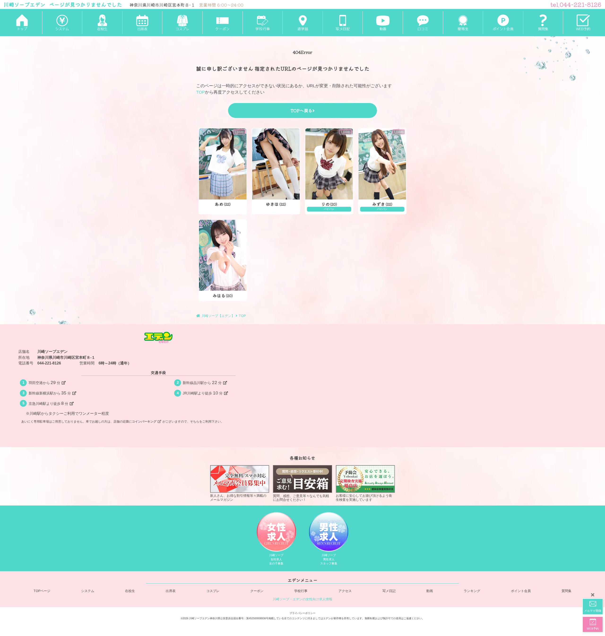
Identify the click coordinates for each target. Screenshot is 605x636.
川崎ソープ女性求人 (276, 559)
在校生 (130, 591)
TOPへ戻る (301, 110)
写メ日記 (389, 591)
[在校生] (102, 22)
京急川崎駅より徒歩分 (49, 403)
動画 (429, 591)
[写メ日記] (343, 22)
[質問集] (543, 22)
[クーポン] (222, 22)
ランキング (472, 591)
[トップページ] (22, 22)
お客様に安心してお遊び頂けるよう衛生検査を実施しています (364, 498)
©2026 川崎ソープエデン (195, 618)
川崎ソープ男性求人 (328, 559)
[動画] (383, 22)
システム (87, 591)
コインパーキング (144, 421)
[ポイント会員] (503, 22)
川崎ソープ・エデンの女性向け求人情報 (302, 599)
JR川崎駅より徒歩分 (203, 392)
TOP (200, 92)
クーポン (257, 591)
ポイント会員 (521, 591)
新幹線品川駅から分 (202, 382)
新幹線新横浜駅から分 (50, 392)
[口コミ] (423, 22)
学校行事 (300, 591)
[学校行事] (262, 22)
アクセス (345, 591)
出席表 (171, 591)
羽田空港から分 (44, 382)
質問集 (566, 591)
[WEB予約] (583, 22)
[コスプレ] (182, 22)
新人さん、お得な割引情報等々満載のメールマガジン (238, 498)
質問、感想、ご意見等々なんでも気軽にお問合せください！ (301, 498)
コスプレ (213, 591)
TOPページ (42, 591)
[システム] (62, 22)
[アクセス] (302, 22)
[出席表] (142, 22)
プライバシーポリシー (302, 613)
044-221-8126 (49, 363)
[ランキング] (463, 22)
